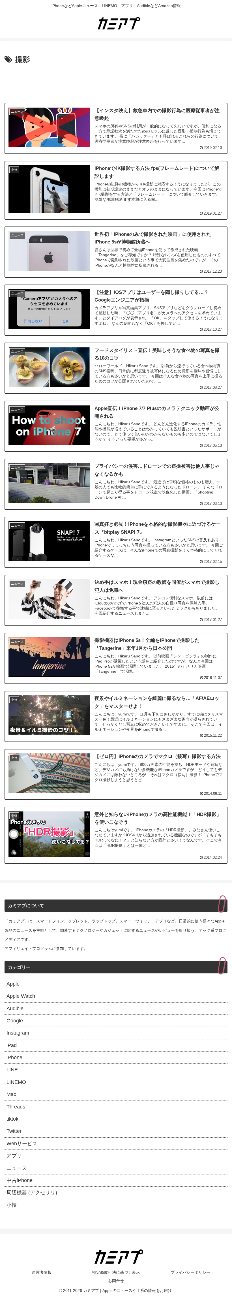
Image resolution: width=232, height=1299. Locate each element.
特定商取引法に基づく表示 (116, 1272)
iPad (12, 1045)
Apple (13, 984)
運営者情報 (41, 1272)
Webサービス (22, 1143)
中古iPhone (20, 1180)
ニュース (17, 1168)
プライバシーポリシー (190, 1272)
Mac (11, 1094)
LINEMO (16, 1082)
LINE (12, 1069)
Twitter (14, 1131)
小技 (12, 1205)
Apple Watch (21, 996)
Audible (15, 1008)
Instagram (18, 1033)
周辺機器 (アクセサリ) (32, 1192)
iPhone (14, 1057)
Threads (16, 1107)
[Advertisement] (116, 82)
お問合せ (116, 1280)
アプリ (14, 1156)
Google (15, 1021)
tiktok (12, 1119)
